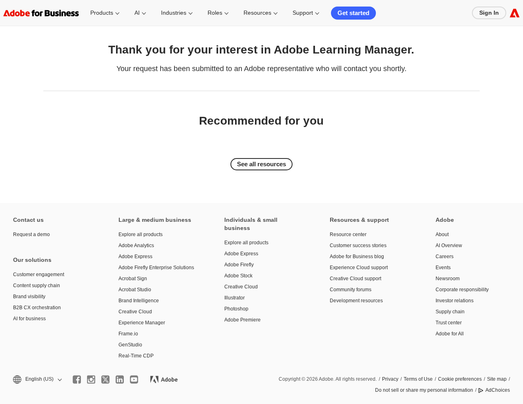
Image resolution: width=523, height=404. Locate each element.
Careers (445, 256)
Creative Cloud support (355, 278)
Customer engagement (38, 274)
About (442, 234)
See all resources (261, 164)
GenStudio (130, 345)
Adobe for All (450, 334)
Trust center (449, 323)
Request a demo (31, 234)
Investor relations (455, 301)
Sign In (489, 12)
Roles (215, 12)
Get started (353, 12)
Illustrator (234, 298)
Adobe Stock (238, 276)
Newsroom (448, 278)
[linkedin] (120, 379)
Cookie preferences (460, 379)
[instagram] (91, 379)
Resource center (348, 234)
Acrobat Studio (134, 289)
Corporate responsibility (462, 289)
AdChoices (497, 390)
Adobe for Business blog (357, 256)
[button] (36, 379)
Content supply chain (36, 285)
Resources (257, 12)
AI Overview (449, 245)
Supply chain (450, 312)
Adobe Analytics (136, 245)
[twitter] (105, 379)
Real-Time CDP (136, 356)
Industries (173, 12)
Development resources (356, 301)
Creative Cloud (135, 312)
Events (443, 267)
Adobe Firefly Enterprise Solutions (156, 267)
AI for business (29, 318)
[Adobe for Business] (514, 13)
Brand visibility (29, 296)
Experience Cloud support (359, 267)
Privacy (390, 379)
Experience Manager (141, 323)
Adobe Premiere (242, 320)
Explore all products (140, 234)
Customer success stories (358, 245)
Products (101, 12)
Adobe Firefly (239, 265)
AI (137, 12)
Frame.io (128, 334)
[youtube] (134, 379)
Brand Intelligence (138, 301)
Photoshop (236, 309)
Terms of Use (418, 379)
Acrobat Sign (132, 278)
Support (303, 12)
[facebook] (77, 379)
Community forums (350, 289)
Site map (497, 379)
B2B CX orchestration (37, 307)
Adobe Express (135, 256)
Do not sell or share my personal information (424, 390)
